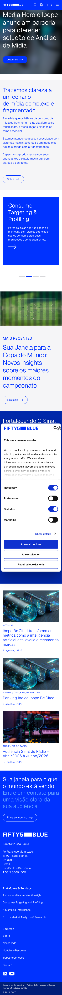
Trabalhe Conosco (13, 957)
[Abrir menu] (57, 5)
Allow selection (31, 554)
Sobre (10, 179)
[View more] (12, 236)
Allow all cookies (31, 544)
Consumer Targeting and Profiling (23, 902)
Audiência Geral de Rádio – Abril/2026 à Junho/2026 (26, 753)
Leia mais (12, 59)
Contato (7, 965)
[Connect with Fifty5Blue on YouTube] (12, 973)
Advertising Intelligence (16, 909)
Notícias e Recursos (14, 950)
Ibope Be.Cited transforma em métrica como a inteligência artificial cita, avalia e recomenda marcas (31, 637)
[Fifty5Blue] (13, 4)
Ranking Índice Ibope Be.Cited (28, 698)
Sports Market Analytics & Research (24, 917)
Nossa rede (9, 943)
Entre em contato (17, 817)
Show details (43, 533)
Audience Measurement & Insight (22, 895)
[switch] (53, 498)
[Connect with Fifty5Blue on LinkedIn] (5, 973)
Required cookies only (31, 564)
